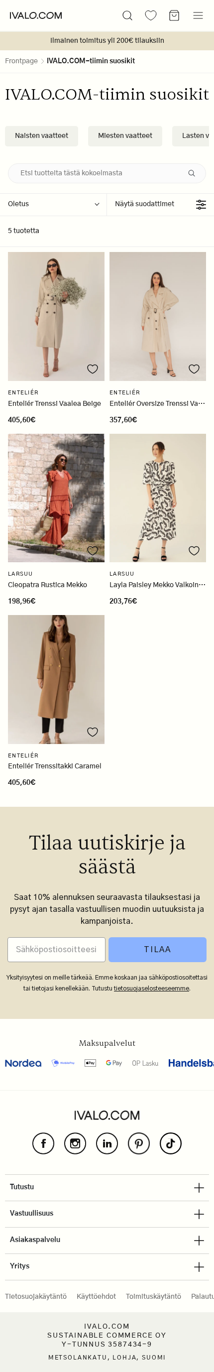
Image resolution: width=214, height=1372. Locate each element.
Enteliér (23, 392)
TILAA (157, 950)
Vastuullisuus (31, 1213)
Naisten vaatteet (41, 135)
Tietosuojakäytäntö (36, 1296)
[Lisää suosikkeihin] (93, 369)
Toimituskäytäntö (153, 1296)
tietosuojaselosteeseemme (151, 989)
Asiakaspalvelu (35, 1240)
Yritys (19, 1266)
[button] (127, 15)
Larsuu (20, 574)
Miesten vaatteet (125, 135)
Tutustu (22, 1187)
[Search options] (194, 173)
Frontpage (21, 61)
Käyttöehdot (96, 1296)
